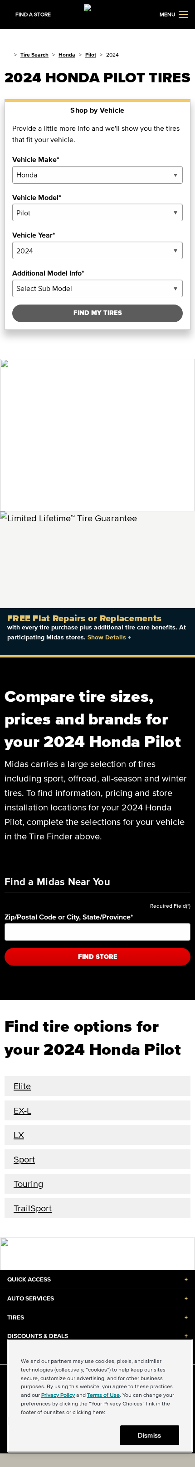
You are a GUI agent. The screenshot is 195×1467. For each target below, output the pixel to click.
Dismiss (149, 1435)
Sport (24, 1159)
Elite (22, 1086)
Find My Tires (97, 313)
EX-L (22, 1110)
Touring (28, 1184)
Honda (66, 54)
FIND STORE (97, 956)
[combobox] (97, 175)
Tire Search (34, 54)
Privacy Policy (58, 1394)
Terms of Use (103, 1394)
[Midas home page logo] (97, 14)
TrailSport (33, 1208)
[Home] (7, 54)
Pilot (90, 54)
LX (19, 1135)
